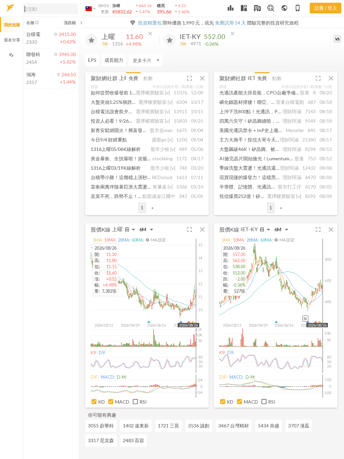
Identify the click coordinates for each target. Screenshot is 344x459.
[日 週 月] (130, 229)
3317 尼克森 (101, 440)
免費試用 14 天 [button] (230, 23)
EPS (92, 60)
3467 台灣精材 (233, 425)
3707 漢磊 (298, 425)
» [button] (153, 207)
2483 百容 (133, 440)
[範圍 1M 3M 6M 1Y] (146, 229)
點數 (148, 78)
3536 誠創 (198, 425)
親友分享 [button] (12, 39)
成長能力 (113, 60)
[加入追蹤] (91, 40)
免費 (133, 78)
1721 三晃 (168, 425)
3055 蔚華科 (101, 425)
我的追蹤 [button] (12, 24)
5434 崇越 (268, 425)
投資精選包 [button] (150, 23)
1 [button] (142, 207)
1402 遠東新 (136, 425)
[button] (49, 8)
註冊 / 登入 (325, 8)
